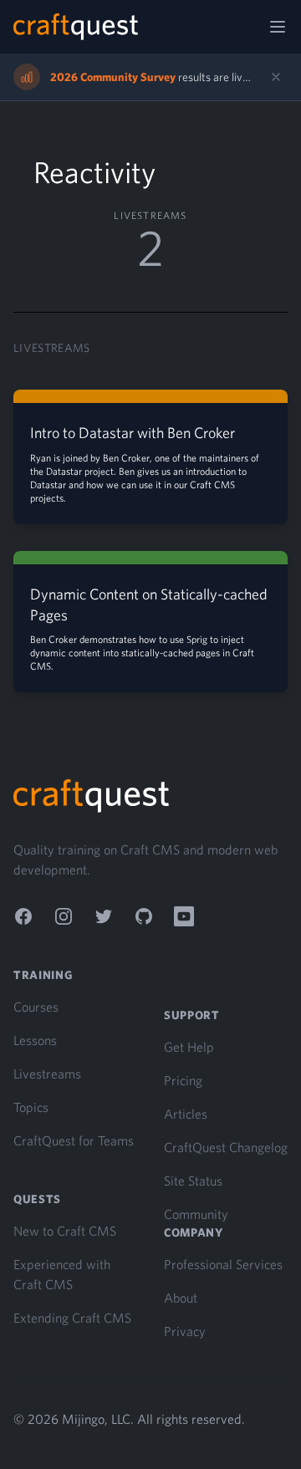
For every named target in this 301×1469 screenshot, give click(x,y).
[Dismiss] (276, 77)
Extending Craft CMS (72, 1317)
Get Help (189, 1046)
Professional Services (223, 1264)
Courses (36, 1006)
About (180, 1297)
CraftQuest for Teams (73, 1140)
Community (196, 1214)
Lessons (35, 1040)
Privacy (185, 1331)
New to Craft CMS (64, 1230)
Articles (185, 1113)
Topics (30, 1107)
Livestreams (47, 1073)
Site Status (193, 1180)
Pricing (183, 1080)
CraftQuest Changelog (226, 1147)
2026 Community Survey (113, 77)
